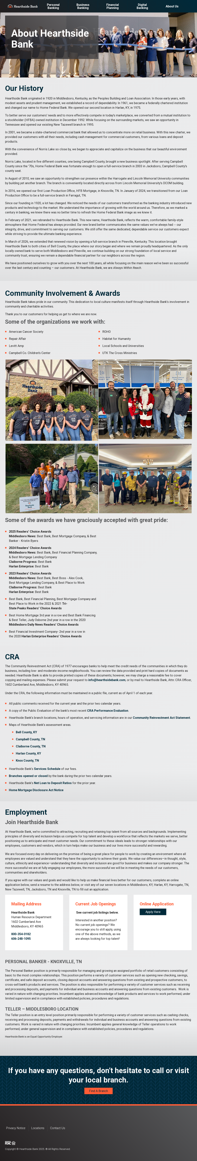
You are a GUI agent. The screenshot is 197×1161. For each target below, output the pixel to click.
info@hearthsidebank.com (106, 680)
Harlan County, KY (28, 753)
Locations (37, 1128)
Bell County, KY (26, 732)
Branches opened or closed (28, 776)
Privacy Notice (15, 1128)
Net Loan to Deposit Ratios (53, 783)
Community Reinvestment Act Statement (161, 718)
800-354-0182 (21, 934)
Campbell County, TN (30, 739)
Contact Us (57, 1128)
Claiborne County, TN (31, 746)
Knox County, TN (27, 760)
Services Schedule (47, 769)
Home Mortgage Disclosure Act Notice (36, 790)
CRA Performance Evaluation (107, 710)
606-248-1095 (21, 939)
